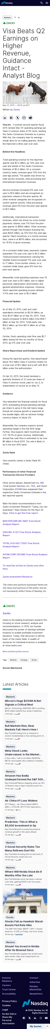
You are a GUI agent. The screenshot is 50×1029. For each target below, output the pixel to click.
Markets (7, 18)
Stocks (34, 660)
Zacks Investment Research (17, 576)
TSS (33, 486)
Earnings (24, 660)
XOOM (18, 489)
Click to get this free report (23, 513)
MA (42, 482)
